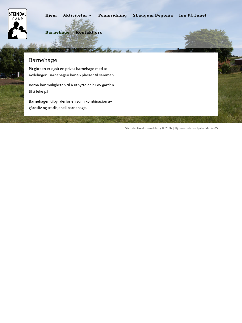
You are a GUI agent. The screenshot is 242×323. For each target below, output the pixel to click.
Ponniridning (112, 16)
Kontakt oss (89, 33)
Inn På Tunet (193, 16)
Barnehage (57, 33)
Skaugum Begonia (153, 16)
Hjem (51, 16)
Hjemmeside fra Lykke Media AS (196, 128)
